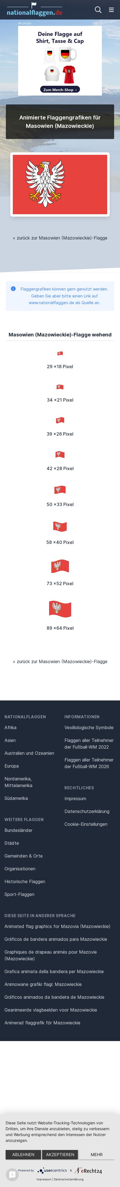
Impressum (75, 798)
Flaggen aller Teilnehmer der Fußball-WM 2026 (89, 763)
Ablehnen (23, 1154)
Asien (10, 740)
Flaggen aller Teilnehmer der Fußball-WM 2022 (89, 743)
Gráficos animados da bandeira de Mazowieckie (54, 997)
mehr (97, 1154)
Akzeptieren (60, 1154)
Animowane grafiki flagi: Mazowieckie (43, 984)
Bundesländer (18, 830)
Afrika (10, 727)
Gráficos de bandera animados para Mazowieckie (55, 939)
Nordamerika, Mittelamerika (18, 782)
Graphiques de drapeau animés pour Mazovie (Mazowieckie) (50, 955)
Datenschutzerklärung (68, 1179)
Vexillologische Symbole (89, 727)
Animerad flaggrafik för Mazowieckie (42, 1022)
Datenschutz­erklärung (86, 811)
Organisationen (19, 868)
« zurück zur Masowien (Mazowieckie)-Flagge (60, 238)
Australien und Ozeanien (29, 753)
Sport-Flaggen (19, 894)
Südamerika (16, 798)
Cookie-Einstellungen (85, 824)
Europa (11, 766)
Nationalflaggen (25, 716)
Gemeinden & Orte (23, 856)
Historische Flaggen (24, 881)
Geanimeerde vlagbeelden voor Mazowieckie (50, 1010)
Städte (11, 843)
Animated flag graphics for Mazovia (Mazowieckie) (57, 926)
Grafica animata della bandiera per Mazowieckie (54, 971)
